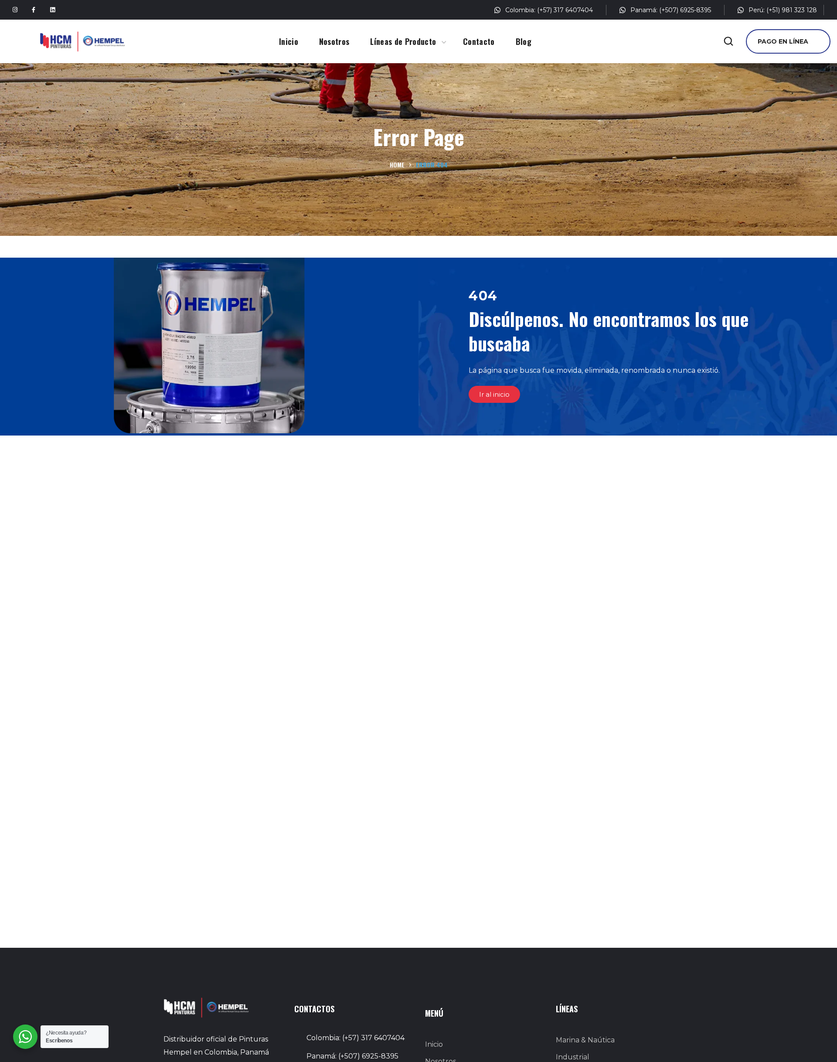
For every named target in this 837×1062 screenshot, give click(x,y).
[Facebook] (33, 10)
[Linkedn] (52, 10)
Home (397, 164)
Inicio (434, 1044)
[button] (728, 41)
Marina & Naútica (585, 1040)
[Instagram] (15, 10)
